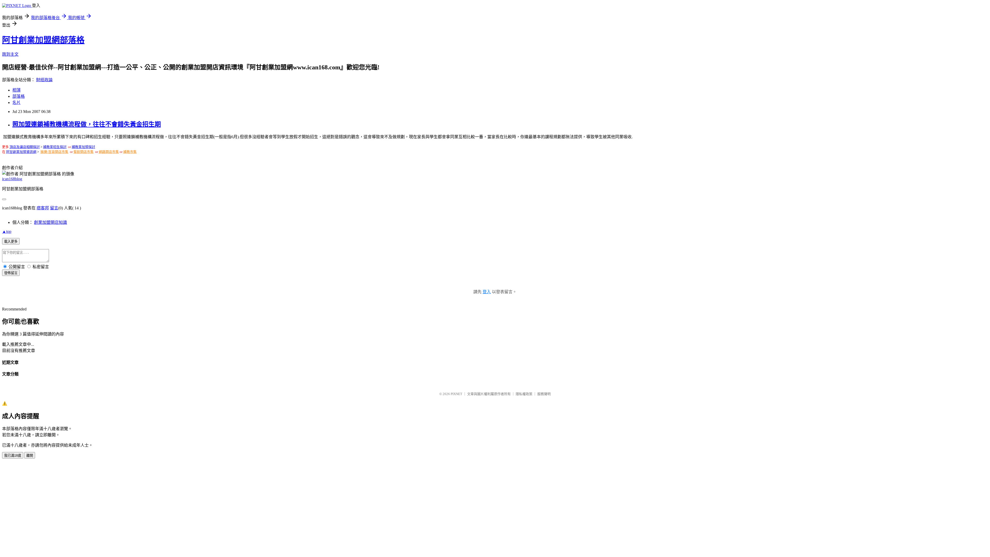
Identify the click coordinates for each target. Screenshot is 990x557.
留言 (54, 208)
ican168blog (12, 179)
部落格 (18, 96)
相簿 (16, 90)
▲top (6, 231)
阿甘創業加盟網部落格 (43, 40)
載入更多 (11, 241)
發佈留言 (11, 273)
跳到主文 (10, 54)
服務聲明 (544, 394)
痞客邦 (43, 208)
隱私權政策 (524, 394)
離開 (29, 455)
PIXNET (456, 394)
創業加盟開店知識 (50, 222)
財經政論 (44, 80)
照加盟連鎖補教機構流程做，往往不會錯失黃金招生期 (86, 124)
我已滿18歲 (12, 455)
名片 (16, 102)
